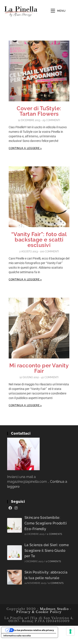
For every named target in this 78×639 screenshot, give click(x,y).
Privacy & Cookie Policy (39, 612)
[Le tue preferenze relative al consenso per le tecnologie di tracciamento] (70, 631)
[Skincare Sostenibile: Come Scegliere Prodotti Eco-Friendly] (14, 525)
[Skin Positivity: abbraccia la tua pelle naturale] (14, 577)
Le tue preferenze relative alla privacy (34, 630)
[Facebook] (10, 508)
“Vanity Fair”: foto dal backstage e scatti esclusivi (39, 239)
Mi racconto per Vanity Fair (39, 368)
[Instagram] (16, 508)
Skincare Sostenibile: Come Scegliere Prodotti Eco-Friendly (45, 523)
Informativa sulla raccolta (17, 635)
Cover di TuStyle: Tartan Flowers (39, 111)
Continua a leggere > (25, 148)
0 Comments (54, 534)
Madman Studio (54, 609)
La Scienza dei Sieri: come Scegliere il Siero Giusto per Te (46, 550)
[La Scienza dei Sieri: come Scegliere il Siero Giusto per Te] (14, 552)
